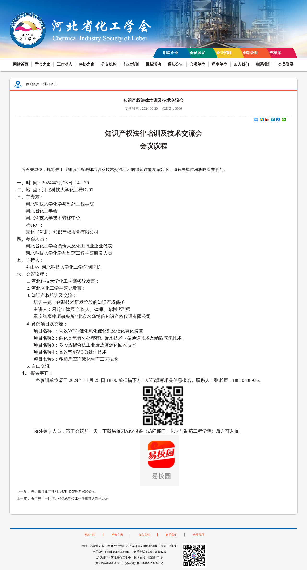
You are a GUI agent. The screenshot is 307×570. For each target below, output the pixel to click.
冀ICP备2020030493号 (109, 563)
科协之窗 (86, 64)
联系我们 (264, 64)
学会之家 (42, 64)
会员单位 (197, 64)
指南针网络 (155, 557)
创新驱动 (250, 53)
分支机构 (109, 64)
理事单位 (219, 64)
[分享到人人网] (278, 119)
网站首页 (20, 64)
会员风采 (197, 53)
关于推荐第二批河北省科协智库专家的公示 (63, 491)
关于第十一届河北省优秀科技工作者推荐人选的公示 (69, 498)
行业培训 (131, 64)
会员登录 (286, 64)
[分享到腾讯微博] (273, 119)
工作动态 (64, 64)
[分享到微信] (284, 119)
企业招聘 (224, 53)
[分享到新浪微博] (267, 119)
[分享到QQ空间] (262, 119)
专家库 (275, 53)
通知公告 (175, 64)
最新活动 (153, 64)
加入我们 (241, 64)
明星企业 (170, 53)
